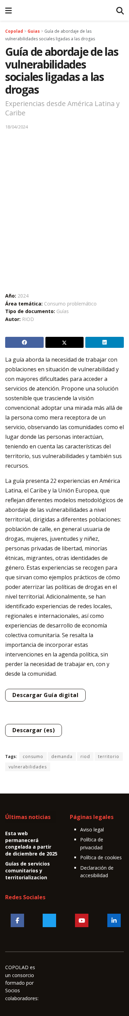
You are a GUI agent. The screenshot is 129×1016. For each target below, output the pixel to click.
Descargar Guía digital (45, 695)
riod (85, 756)
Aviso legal (92, 829)
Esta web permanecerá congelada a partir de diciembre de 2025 (31, 843)
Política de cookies (101, 857)
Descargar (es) (33, 730)
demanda (62, 756)
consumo (33, 756)
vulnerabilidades (28, 767)
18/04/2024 (16, 127)
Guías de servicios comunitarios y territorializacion (27, 870)
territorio (108, 756)
